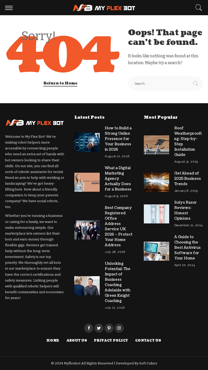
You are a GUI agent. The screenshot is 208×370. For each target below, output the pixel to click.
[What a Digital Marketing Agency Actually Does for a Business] (87, 182)
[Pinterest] (109, 328)
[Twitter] (98, 328)
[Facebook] (88, 328)
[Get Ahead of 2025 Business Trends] (156, 182)
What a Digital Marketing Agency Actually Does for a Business (118, 179)
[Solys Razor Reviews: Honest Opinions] (156, 213)
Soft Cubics (148, 363)
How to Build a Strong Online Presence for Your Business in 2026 (118, 139)
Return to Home (60, 83)
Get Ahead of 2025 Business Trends (187, 178)
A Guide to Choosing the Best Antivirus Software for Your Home (187, 248)
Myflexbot (72, 363)
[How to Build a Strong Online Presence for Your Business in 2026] (87, 142)
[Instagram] (119, 328)
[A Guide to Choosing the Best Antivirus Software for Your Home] (156, 251)
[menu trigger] (10, 7)
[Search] (197, 7)
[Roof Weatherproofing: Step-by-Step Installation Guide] (156, 144)
